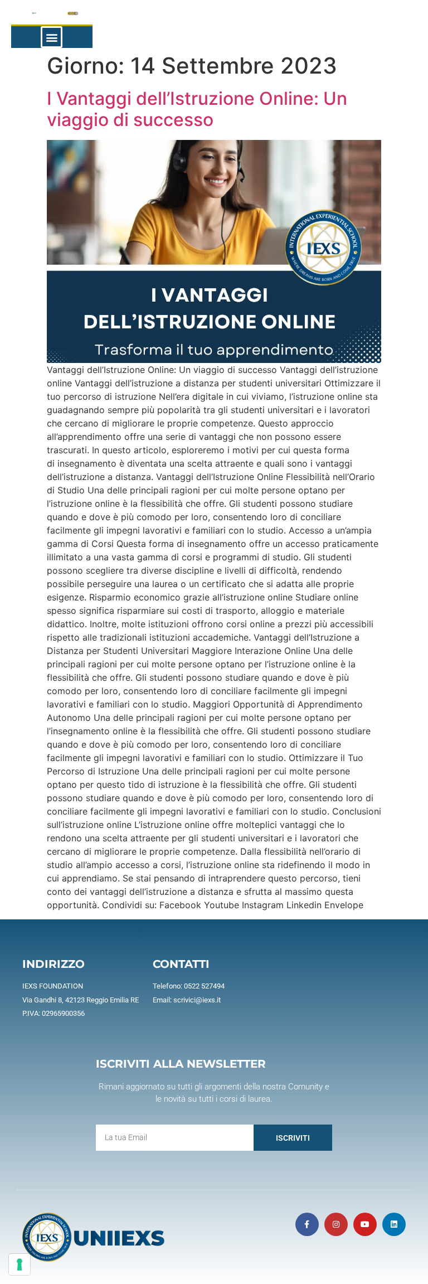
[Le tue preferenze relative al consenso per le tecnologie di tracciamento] (19, 1264)
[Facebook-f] (307, 1224)
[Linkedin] (394, 1224)
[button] (51, 37)
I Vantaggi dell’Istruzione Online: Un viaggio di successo (197, 109)
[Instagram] (336, 1224)
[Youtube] (365, 1224)
